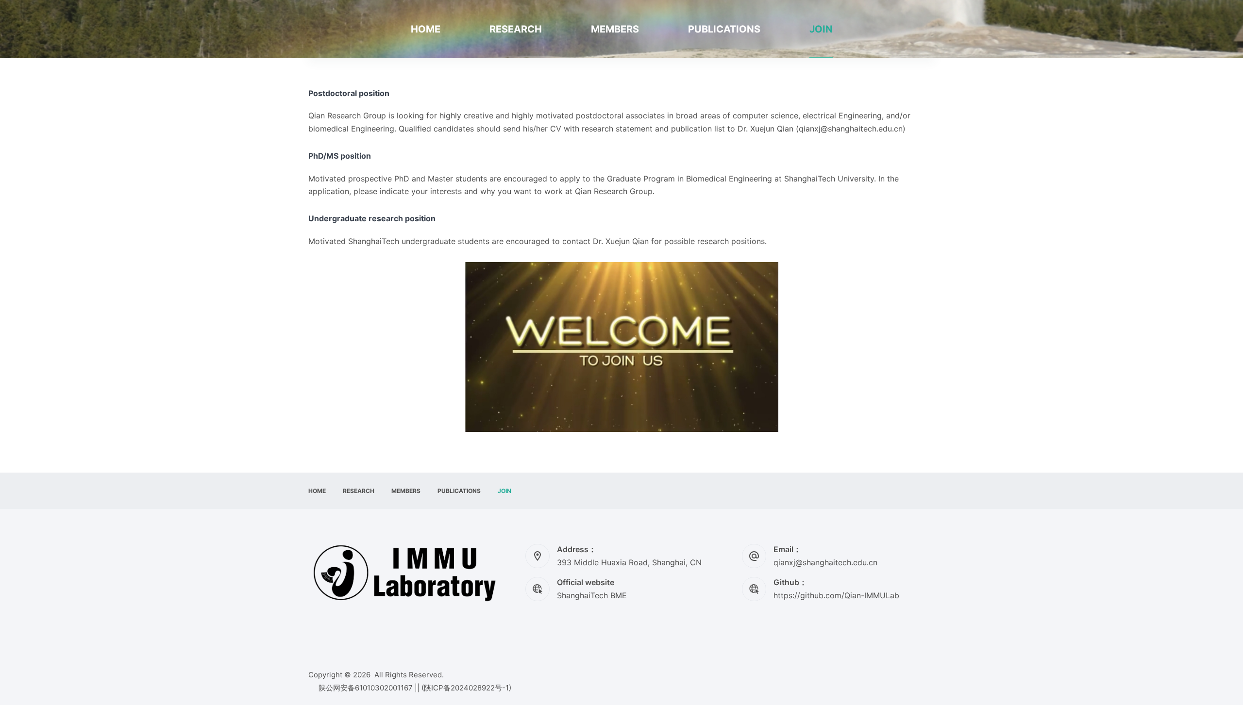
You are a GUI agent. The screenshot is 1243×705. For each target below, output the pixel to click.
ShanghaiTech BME (592, 595)
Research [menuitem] (515, 29)
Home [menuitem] (425, 29)
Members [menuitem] (615, 29)
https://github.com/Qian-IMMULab (836, 595)
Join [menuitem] (821, 29)
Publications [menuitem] (724, 29)
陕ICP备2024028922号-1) (467, 687)
